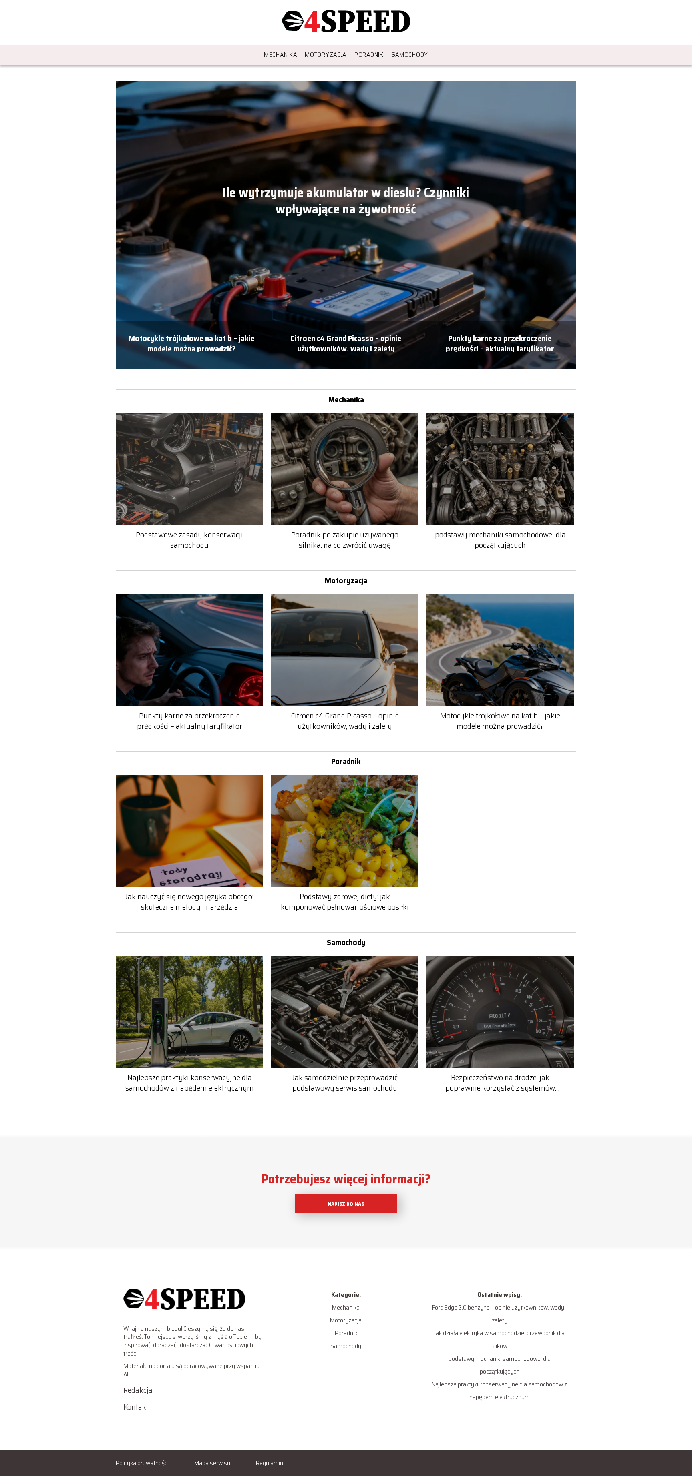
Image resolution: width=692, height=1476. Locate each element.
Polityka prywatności (142, 1463)
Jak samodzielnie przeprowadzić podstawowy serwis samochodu (345, 1082)
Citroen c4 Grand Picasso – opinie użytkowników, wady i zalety (345, 342)
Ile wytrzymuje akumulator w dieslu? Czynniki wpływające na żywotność (346, 201)
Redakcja (138, 1390)
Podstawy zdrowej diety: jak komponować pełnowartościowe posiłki (345, 901)
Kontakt (136, 1407)
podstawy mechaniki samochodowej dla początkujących (500, 539)
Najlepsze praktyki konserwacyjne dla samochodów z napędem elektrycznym (189, 1082)
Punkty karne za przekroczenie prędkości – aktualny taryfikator (500, 342)
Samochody (410, 55)
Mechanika (280, 55)
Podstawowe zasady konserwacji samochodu (189, 539)
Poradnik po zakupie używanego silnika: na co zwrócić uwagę (344, 539)
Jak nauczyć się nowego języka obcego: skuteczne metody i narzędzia (189, 901)
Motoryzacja (325, 55)
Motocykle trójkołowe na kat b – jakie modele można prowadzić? (192, 342)
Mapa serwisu (212, 1463)
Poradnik (369, 55)
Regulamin (269, 1463)
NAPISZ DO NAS (346, 1204)
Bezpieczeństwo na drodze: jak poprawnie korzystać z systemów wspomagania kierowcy (500, 1082)
